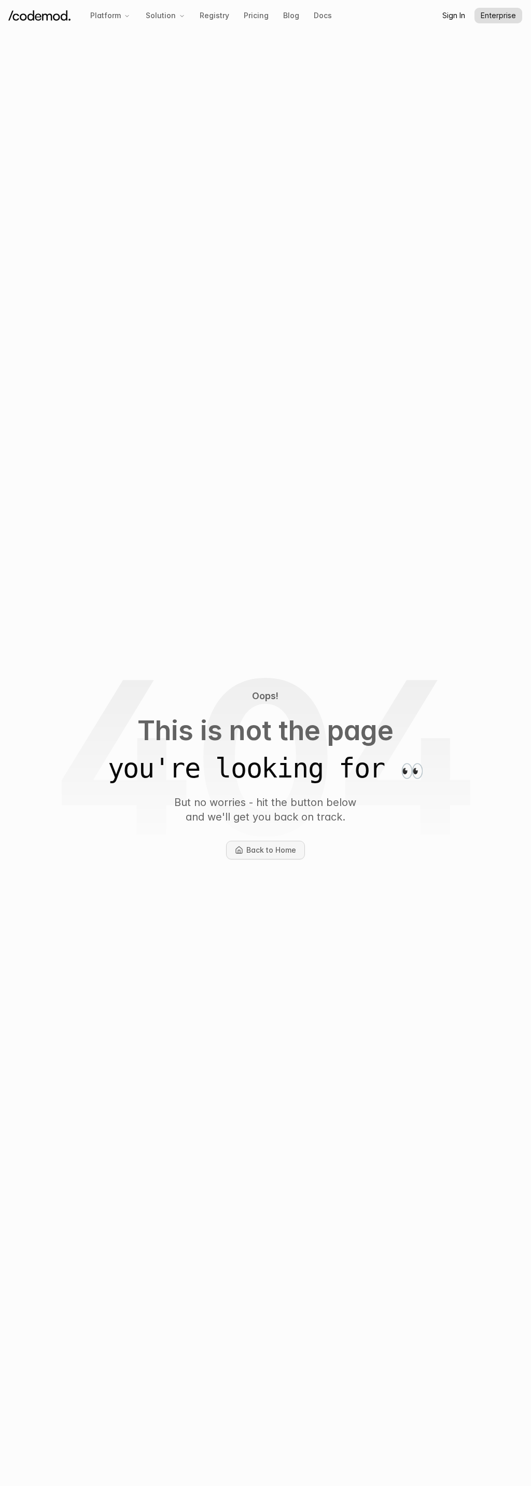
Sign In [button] (453, 15)
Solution (161, 15)
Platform (105, 15)
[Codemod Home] (39, 16)
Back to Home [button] (275, 852)
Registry (214, 15)
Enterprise (498, 15)
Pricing (256, 15)
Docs (323, 15)
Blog (291, 15)
